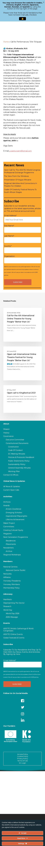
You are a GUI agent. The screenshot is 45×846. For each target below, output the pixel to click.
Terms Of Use (22, 761)
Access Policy (22, 754)
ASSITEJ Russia (13, 311)
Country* (8, 246)
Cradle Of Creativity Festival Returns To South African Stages (20, 190)
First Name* (9, 226)
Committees (8, 527)
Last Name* (9, 236)
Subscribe (8, 644)
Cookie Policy (22, 756)
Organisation (9, 256)
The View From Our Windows (16, 176)
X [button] (43, 2)
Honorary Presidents (12, 581)
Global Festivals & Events (13, 638)
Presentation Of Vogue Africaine (17, 180)
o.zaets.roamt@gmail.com (20, 151)
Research (7, 606)
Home (6, 42)
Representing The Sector (13, 603)
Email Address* (10, 215)
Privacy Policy (22, 758)
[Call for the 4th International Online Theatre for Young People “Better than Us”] (22, 325)
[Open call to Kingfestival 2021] (22, 399)
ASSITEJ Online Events (13, 634)
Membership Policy (11, 588)
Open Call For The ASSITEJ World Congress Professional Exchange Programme (22, 171)
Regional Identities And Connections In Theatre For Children (20, 184)
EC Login (22, 763)
